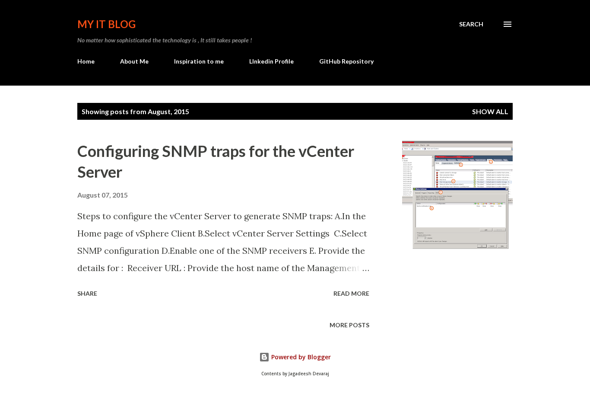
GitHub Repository (346, 61)
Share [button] (87, 293)
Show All (490, 111)
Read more (351, 293)
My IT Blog (106, 24)
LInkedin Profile (271, 61)
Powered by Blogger (300, 357)
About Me (134, 61)
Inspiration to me (199, 61)
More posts (349, 325)
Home (86, 61)
